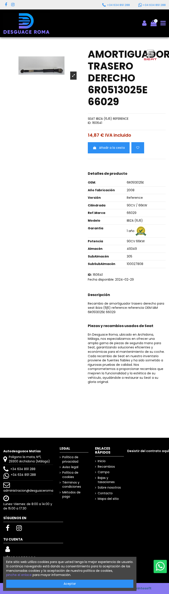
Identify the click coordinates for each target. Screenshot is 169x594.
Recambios (106, 467)
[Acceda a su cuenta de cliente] (7, 550)
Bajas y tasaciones (106, 480)
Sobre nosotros (109, 487)
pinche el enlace (19, 575)
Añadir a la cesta (112, 147)
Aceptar (70, 583)
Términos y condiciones (71, 484)
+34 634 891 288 (22, 469)
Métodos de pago (71, 494)
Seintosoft (142, 588)
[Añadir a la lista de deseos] (137, 147)
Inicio (102, 461)
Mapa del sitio (108, 499)
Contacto (105, 493)
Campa (103, 472)
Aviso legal (70, 467)
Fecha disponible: (101, 280)
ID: (89, 123)
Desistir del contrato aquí (148, 451)
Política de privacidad (70, 459)
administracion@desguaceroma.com (32, 490)
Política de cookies (70, 475)
